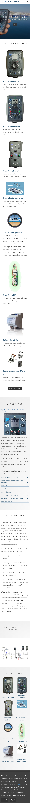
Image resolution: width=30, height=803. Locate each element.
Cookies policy (20, 784)
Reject (13, 800)
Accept (5, 800)
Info (15, 25)
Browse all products (15, 388)
